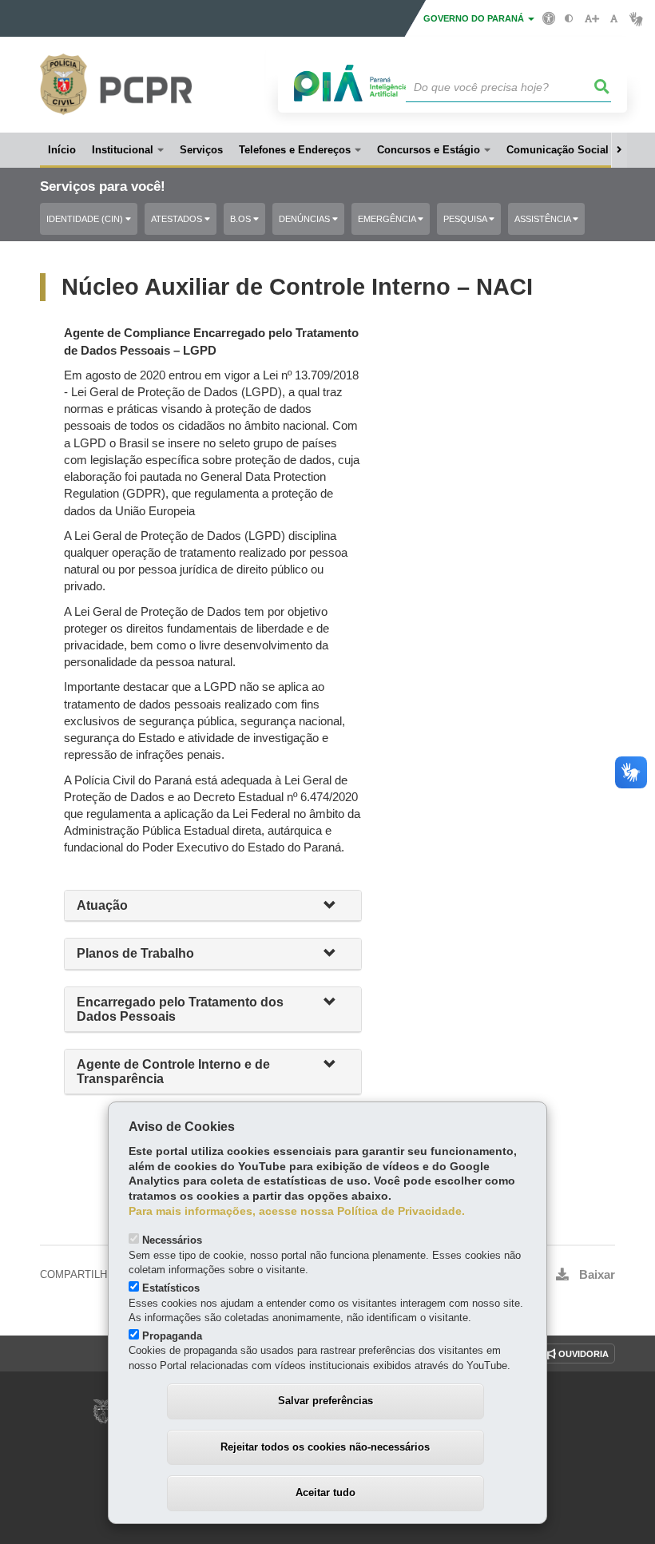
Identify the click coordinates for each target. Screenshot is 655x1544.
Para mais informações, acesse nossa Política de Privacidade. (297, 1211)
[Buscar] (602, 87)
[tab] (213, 906)
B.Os (241, 219)
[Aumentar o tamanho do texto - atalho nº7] (591, 19)
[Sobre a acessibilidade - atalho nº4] (549, 18)
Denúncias (305, 219)
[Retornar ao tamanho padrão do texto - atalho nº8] (614, 19)
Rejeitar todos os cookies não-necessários (325, 1447)
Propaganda (172, 1336)
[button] (336, 906)
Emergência (388, 219)
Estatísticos (171, 1288)
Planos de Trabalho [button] (135, 953)
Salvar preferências (325, 1401)
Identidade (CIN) (85, 219)
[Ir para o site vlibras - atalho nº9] (636, 19)
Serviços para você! (102, 186)
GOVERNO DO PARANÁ (474, 18)
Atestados (177, 219)
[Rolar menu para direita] (619, 150)
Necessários (172, 1240)
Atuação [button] (104, 905)
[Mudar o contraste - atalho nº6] (569, 19)
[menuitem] (128, 150)
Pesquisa (466, 219)
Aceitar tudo (325, 1492)
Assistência (543, 219)
